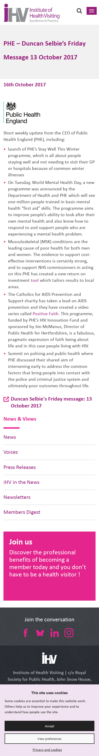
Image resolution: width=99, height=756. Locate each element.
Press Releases (19, 467)
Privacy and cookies (47, 750)
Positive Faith (45, 313)
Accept (49, 726)
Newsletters (16, 497)
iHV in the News (21, 482)
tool (35, 280)
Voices (10, 452)
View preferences (49, 739)
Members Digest (21, 512)
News (9, 437)
